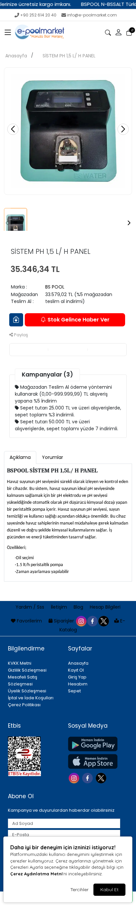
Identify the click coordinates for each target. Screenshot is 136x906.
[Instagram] (75, 777)
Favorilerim (29, 621)
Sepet (74, 691)
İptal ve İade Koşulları (30, 698)
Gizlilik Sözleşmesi (27, 670)
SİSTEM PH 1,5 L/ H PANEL (69, 55)
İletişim (59, 607)
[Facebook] (88, 777)
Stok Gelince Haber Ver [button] (79, 319)
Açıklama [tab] (20, 457)
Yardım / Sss (31, 607)
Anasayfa (16, 55)
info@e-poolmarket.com (92, 15)
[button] (8, 33)
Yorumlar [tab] (52, 457)
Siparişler (63, 621)
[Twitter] (102, 777)
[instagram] (80, 621)
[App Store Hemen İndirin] (94, 761)
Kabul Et (109, 889)
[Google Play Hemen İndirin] (94, 744)
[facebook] (92, 621)
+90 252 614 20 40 (38, 15)
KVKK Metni (19, 663)
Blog (79, 607)
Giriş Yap (77, 677)
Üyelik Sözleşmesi (27, 691)
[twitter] (103, 621)
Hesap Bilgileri (105, 607)
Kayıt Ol (76, 670)
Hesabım (77, 684)
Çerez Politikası (24, 705)
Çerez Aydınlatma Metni (36, 873)
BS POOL (54, 287)
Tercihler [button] (79, 889)
